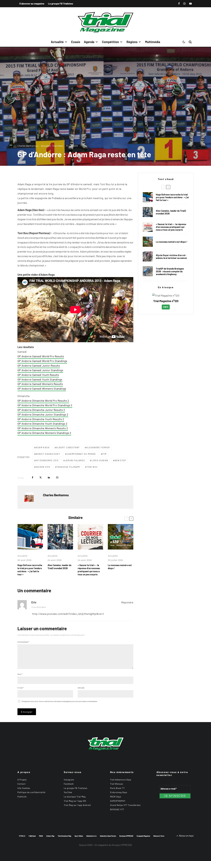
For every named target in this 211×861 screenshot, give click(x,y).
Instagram (69, 779)
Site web (81, 688)
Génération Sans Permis (108, 836)
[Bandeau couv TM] (120, 537)
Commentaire (23, 642)
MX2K (41, 836)
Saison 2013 (43, 467)
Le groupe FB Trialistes (60, 3)
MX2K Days (115, 796)
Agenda (89, 42)
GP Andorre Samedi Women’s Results (40, 384)
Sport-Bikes (79, 836)
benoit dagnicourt (48, 454)
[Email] (57, 477)
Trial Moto (57, 145)
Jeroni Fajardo (75, 460)
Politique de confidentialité (31, 792)
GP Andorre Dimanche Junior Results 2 (41, 410)
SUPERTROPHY (117, 801)
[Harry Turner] (148, 271)
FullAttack (32, 836)
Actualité (57, 42)
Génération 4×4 (91, 836)
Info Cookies (23, 788)
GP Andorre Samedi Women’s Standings (41, 388)
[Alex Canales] (60, 537)
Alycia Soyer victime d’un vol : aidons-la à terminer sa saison (171, 256)
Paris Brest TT (117, 788)
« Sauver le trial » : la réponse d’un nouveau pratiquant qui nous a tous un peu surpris (89, 570)
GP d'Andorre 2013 (47, 460)
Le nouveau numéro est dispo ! (120, 567)
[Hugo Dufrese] (30, 537)
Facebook (69, 784)
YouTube (68, 792)
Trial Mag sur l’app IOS (75, 801)
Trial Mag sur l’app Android (77, 805)
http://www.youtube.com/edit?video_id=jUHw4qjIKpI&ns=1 (68, 613)
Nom (19, 674)
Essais (75, 42)
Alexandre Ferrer (98, 447)
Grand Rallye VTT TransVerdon (125, 805)
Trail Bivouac (116, 784)
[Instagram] (184, 3)
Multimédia (152, 42)
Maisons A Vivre (158, 836)
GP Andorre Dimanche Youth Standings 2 (42, 423)
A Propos (22, 779)
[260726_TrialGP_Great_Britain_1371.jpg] (148, 256)
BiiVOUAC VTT (117, 809)
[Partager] (32, 477)
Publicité (22, 796)
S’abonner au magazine (31, 3)
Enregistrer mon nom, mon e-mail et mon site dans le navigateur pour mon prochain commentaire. (59, 701)
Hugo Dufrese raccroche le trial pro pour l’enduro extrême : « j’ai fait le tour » (29, 570)
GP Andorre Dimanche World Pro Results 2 (43, 400)
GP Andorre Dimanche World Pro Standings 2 (44, 405)
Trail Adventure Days (120, 779)
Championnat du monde (81, 454)
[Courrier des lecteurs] (90, 537)
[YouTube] (190, 3)
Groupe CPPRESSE (122, 844)
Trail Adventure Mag (64, 836)
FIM (104, 454)
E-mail (20, 688)
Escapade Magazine (143, 836)
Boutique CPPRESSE (126, 836)
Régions (132, 42)
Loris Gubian (100, 460)
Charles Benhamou (27, 145)
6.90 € (165, 307)
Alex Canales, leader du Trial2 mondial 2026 (59, 567)
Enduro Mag (50, 836)
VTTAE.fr (22, 836)
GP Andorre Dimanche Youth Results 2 (40, 419)
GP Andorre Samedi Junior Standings (40, 370)
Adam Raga (43, 447)
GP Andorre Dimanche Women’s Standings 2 (44, 433)
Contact (21, 784)
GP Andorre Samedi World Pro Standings (42, 361)
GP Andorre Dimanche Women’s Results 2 (42, 428)
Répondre (127, 602)
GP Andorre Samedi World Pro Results (40, 356)
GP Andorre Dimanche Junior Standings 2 (42, 414)
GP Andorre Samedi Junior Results (38, 365)
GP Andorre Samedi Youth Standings (39, 379)
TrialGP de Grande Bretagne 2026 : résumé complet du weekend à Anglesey (170, 271)
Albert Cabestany (68, 447)
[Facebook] (178, 3)
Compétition (110, 42)
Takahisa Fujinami (68, 467)
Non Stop (120, 460)
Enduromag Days (118, 792)
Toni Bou (92, 467)
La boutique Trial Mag (75, 796)
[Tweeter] (40, 477)
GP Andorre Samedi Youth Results (38, 374)
